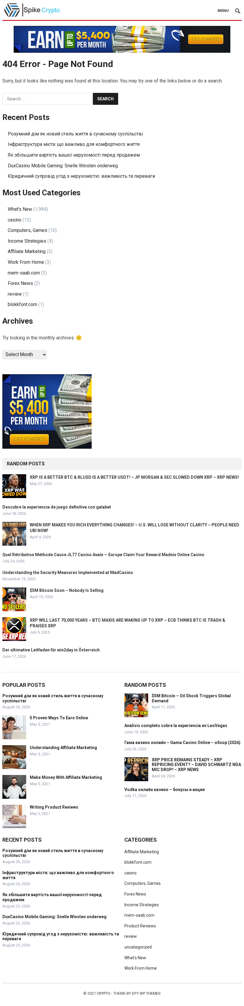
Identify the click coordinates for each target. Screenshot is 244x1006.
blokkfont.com (22, 304)
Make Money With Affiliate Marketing (66, 777)
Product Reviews (140, 926)
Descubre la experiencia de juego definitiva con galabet (56, 507)
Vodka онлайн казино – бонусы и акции (164, 789)
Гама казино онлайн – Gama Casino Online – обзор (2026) (182, 742)
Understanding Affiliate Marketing (63, 747)
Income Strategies (27, 241)
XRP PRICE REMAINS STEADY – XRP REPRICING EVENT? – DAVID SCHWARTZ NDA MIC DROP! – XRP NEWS (196, 764)
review (15, 294)
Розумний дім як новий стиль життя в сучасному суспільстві (75, 134)
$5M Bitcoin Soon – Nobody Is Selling (67, 590)
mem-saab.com (24, 273)
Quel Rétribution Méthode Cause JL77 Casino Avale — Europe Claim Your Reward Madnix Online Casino (103, 554)
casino (14, 220)
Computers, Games (27, 230)
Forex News (20, 283)
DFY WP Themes (146, 993)
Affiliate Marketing (27, 251)
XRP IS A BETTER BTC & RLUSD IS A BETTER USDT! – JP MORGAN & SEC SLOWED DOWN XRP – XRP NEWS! (134, 477)
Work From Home (26, 262)
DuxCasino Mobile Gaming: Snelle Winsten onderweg (63, 166)
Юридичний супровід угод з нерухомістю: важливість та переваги (81, 176)
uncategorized (138, 947)
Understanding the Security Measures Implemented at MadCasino (67, 572)
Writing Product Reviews (54, 807)
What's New (20, 209)
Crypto (103, 993)
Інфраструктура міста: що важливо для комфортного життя (74, 144)
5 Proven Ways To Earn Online (59, 717)
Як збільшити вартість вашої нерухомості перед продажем (74, 155)
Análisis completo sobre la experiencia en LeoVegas (175, 725)
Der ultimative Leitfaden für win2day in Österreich (51, 650)
